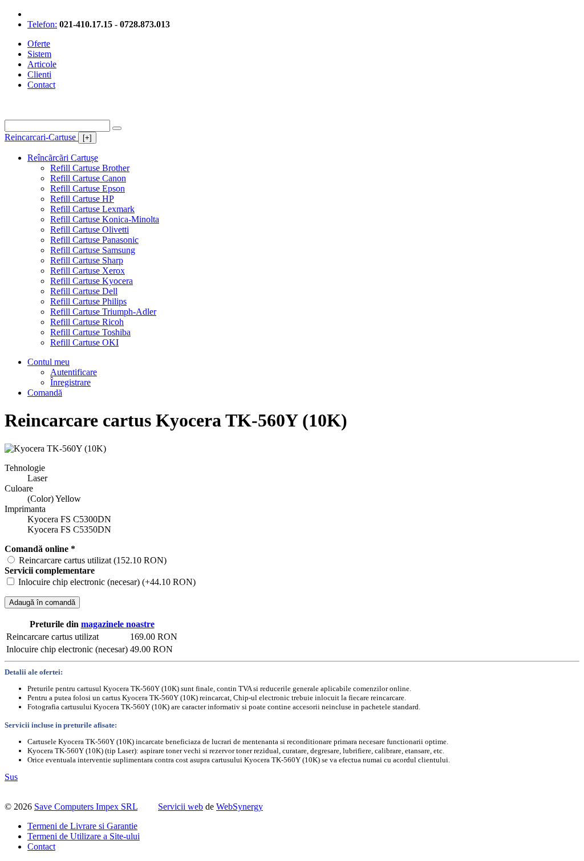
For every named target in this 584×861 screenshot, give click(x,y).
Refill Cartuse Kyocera (91, 281)
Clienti (39, 74)
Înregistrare (70, 382)
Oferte (38, 43)
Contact (41, 85)
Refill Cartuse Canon (88, 178)
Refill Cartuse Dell (83, 291)
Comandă (44, 392)
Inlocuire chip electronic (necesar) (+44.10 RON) (107, 582)
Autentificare (73, 372)
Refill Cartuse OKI (84, 342)
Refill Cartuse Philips (88, 301)
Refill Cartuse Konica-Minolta (104, 219)
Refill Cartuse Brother (89, 168)
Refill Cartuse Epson (87, 188)
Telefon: (42, 24)
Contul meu (48, 362)
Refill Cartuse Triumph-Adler (103, 311)
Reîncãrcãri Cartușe (62, 158)
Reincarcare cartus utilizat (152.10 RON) (93, 560)
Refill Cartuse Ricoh (87, 322)
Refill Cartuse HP (82, 199)
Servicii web (180, 806)
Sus (11, 777)
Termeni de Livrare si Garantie (82, 826)
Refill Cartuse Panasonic (94, 240)
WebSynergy (239, 806)
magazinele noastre (118, 624)
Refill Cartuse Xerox (87, 270)
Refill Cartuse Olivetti (89, 229)
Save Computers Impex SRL (85, 806)
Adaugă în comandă (42, 602)
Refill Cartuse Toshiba (90, 332)
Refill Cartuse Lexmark (92, 209)
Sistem (39, 54)
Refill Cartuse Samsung (92, 250)
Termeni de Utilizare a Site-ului (83, 836)
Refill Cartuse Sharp (86, 260)
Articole (41, 64)
